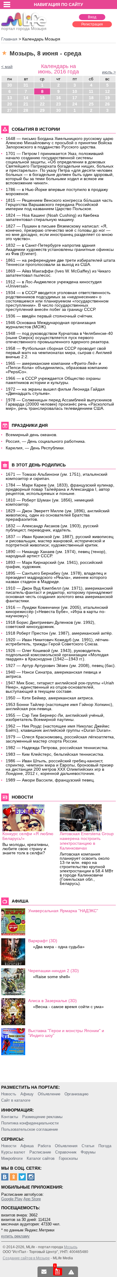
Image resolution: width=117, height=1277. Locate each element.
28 (25, 110)
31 (25, 85)
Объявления (66, 1146)
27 (9, 110)
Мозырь (70, 1247)
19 (107, 97)
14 (25, 97)
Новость (8, 1094)
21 (25, 104)
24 (74, 104)
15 (42, 97)
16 (58, 97)
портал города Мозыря (23, 28)
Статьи (88, 1146)
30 (9, 85)
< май (7, 66)
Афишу (27, 1094)
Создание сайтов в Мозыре (26, 1258)
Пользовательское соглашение (29, 1129)
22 (42, 104)
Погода (104, 1146)
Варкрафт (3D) (42, 940)
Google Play (11, 1199)
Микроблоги (11, 1158)
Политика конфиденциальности (29, 1123)
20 (9, 104)
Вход (92, 17)
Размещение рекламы (42, 1117)
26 (107, 104)
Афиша (27, 1146)
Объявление (49, 1094)
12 (107, 91)
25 (91, 104)
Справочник (65, 1152)
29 (42, 110)
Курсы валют (13, 1152)
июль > (109, 72)
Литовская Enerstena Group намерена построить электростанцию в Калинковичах (87, 840)
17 (74, 97)
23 (58, 104)
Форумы (88, 1152)
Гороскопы (68, 1158)
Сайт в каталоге (15, 1100)
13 (9, 97)
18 (91, 97)
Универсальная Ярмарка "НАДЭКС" (63, 910)
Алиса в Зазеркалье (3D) (52, 1000)
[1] (57, 1272)
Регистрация (92, 24)
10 (74, 91)
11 (91, 91)
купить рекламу (15, 1236)
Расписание (40, 1152)
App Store (32, 1199)
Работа (44, 1146)
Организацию (76, 1094)
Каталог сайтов (41, 1158)
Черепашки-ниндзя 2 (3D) (53, 970)
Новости (8, 1146)
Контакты (9, 1117)
